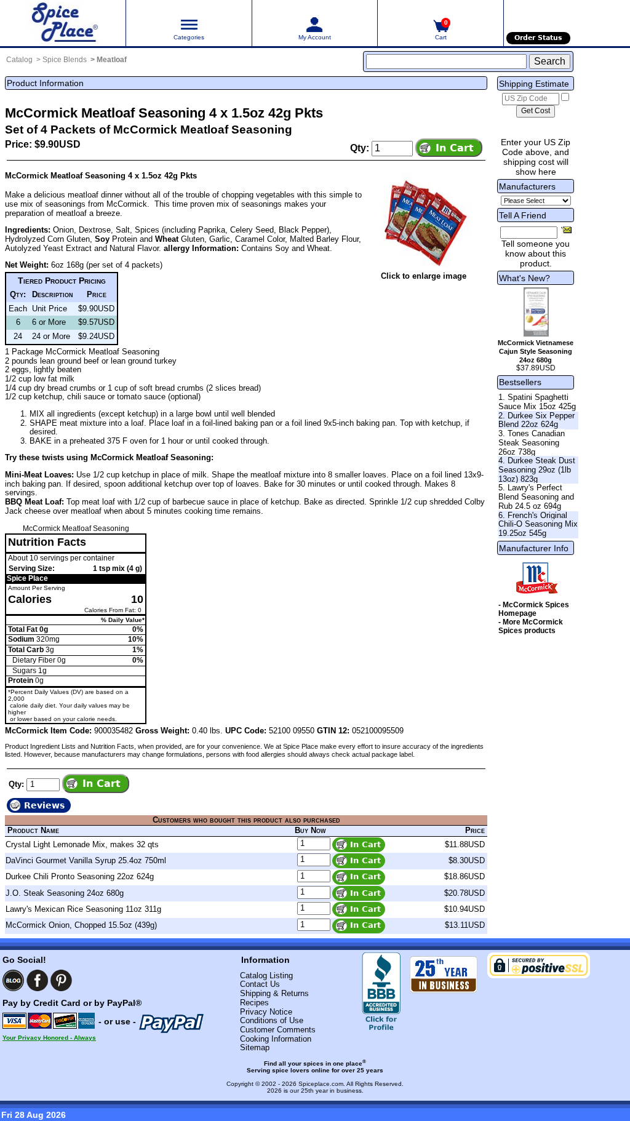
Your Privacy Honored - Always (49, 1037)
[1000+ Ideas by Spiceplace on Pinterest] (61, 980)
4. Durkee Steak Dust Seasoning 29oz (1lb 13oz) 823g (536, 469)
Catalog (19, 59)
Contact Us (260, 984)
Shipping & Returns (274, 993)
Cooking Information (275, 1038)
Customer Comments (278, 1029)
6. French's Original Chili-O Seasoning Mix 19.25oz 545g (538, 524)
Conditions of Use (271, 1020)
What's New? (524, 278)
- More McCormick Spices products (530, 626)
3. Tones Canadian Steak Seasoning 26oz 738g (531, 442)
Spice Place (27, 578)
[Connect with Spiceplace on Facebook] (37, 980)
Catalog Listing (266, 975)
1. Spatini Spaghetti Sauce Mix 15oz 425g (537, 402)
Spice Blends (64, 59)
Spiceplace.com (320, 1083)
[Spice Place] (63, 23)
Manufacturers (527, 186)
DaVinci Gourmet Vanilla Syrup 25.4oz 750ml (86, 860)
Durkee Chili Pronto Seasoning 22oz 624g (80, 876)
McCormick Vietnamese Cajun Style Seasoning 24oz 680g (535, 351)
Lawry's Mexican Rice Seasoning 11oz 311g (83, 909)
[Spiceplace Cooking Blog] (13, 980)
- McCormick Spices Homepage (533, 609)
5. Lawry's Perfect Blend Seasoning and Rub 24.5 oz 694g (536, 496)
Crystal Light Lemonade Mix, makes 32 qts (82, 844)
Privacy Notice (266, 1011)
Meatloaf (112, 59)
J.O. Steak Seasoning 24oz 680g (65, 893)
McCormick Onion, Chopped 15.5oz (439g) (81, 925)
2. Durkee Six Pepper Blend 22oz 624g (536, 420)
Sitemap (254, 1047)
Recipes (254, 1002)
